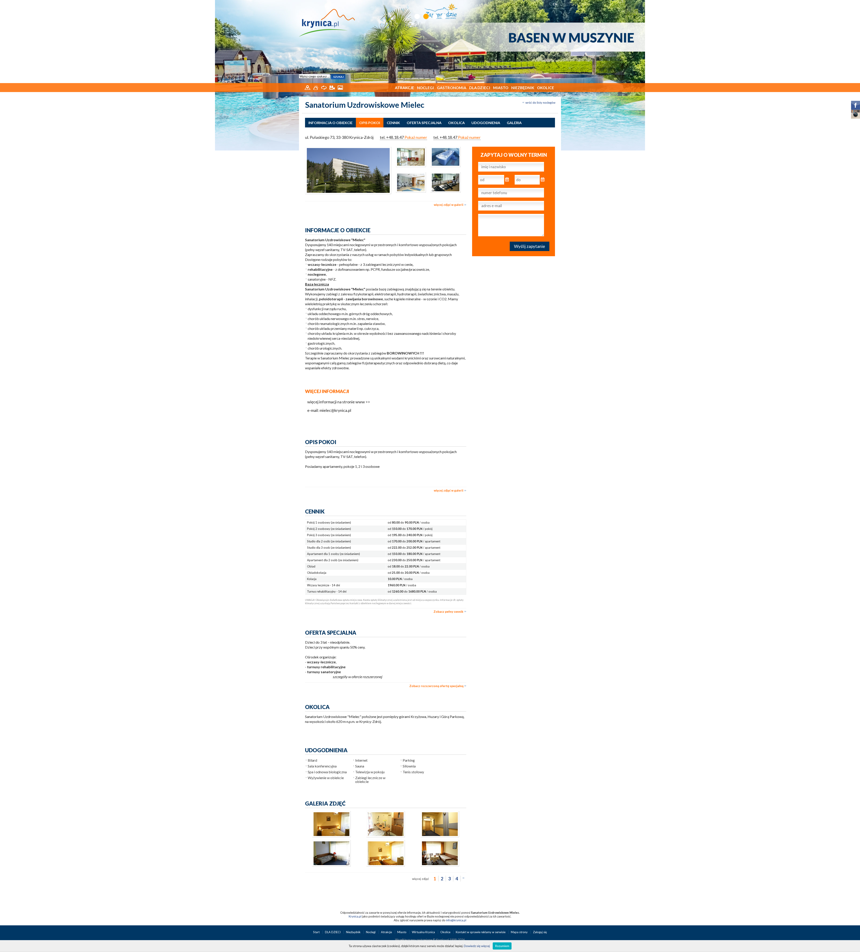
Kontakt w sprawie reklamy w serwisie (481, 932)
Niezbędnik (522, 87)
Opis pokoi (369, 122)
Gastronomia (451, 87)
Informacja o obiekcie (330, 122)
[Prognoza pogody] (316, 87)
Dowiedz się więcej (477, 946)
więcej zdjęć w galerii (448, 204)
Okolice (545, 87)
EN (555, 4)
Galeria (514, 122)
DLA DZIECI (479, 87)
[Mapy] (308, 87)
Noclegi (425, 87)
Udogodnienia (485, 122)
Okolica (456, 122)
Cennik (393, 122)
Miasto (500, 87)
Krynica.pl (355, 916)
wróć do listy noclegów (540, 102)
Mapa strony (519, 932)
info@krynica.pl (456, 920)
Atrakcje (404, 87)
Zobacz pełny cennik (448, 611)
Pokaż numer (415, 137)
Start (316, 932)
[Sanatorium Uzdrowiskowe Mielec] (348, 170)
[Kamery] (332, 87)
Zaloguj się (540, 932)
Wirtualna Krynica (424, 932)
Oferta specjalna (424, 122)
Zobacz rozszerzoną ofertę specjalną (436, 686)
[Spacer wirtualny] (324, 87)
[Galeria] (340, 87)
